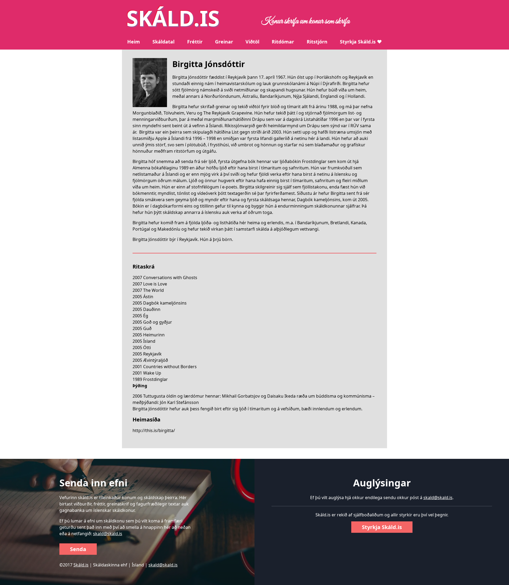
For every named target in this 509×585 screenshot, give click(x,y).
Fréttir (195, 41)
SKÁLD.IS (173, 17)
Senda (78, 549)
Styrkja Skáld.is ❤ (361, 41)
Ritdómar (283, 41)
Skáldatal (163, 41)
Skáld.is (81, 565)
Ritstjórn (317, 41)
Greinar (224, 41)
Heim (133, 41)
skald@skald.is (107, 533)
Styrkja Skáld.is (382, 527)
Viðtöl (252, 41)
